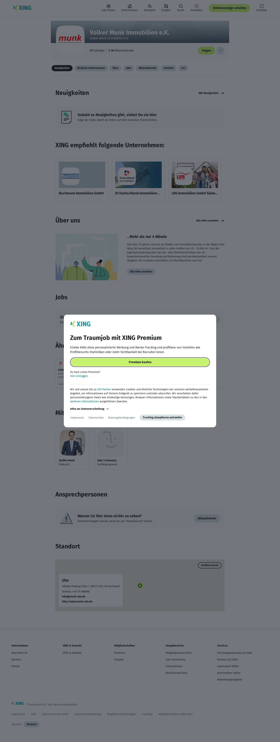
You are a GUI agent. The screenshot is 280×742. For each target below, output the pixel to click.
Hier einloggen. (79, 376)
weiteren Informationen (84, 401)
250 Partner (104, 389)
